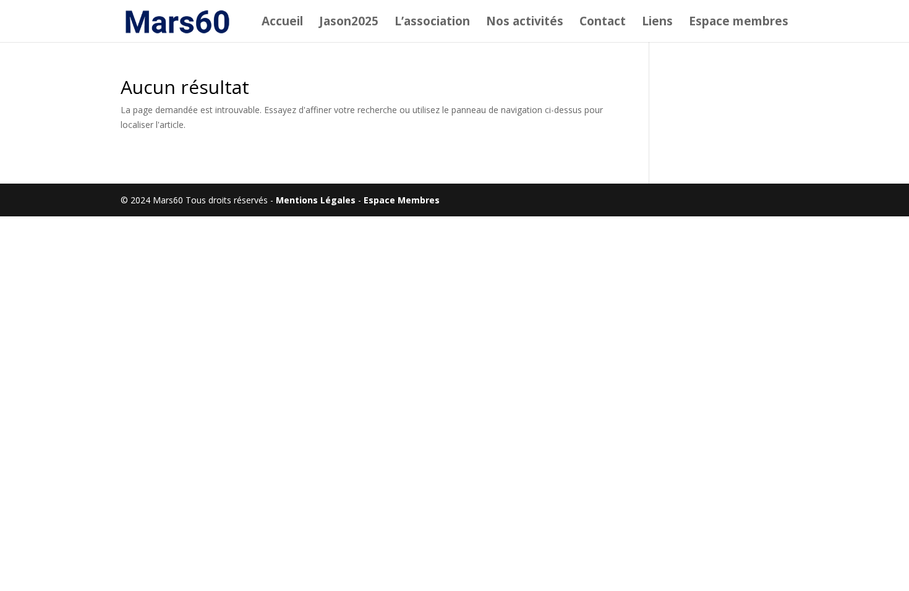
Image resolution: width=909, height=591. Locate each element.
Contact (602, 23)
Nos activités (524, 23)
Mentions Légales (316, 200)
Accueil (282, 23)
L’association (432, 23)
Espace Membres (402, 200)
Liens (657, 23)
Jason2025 (348, 23)
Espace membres (738, 23)
